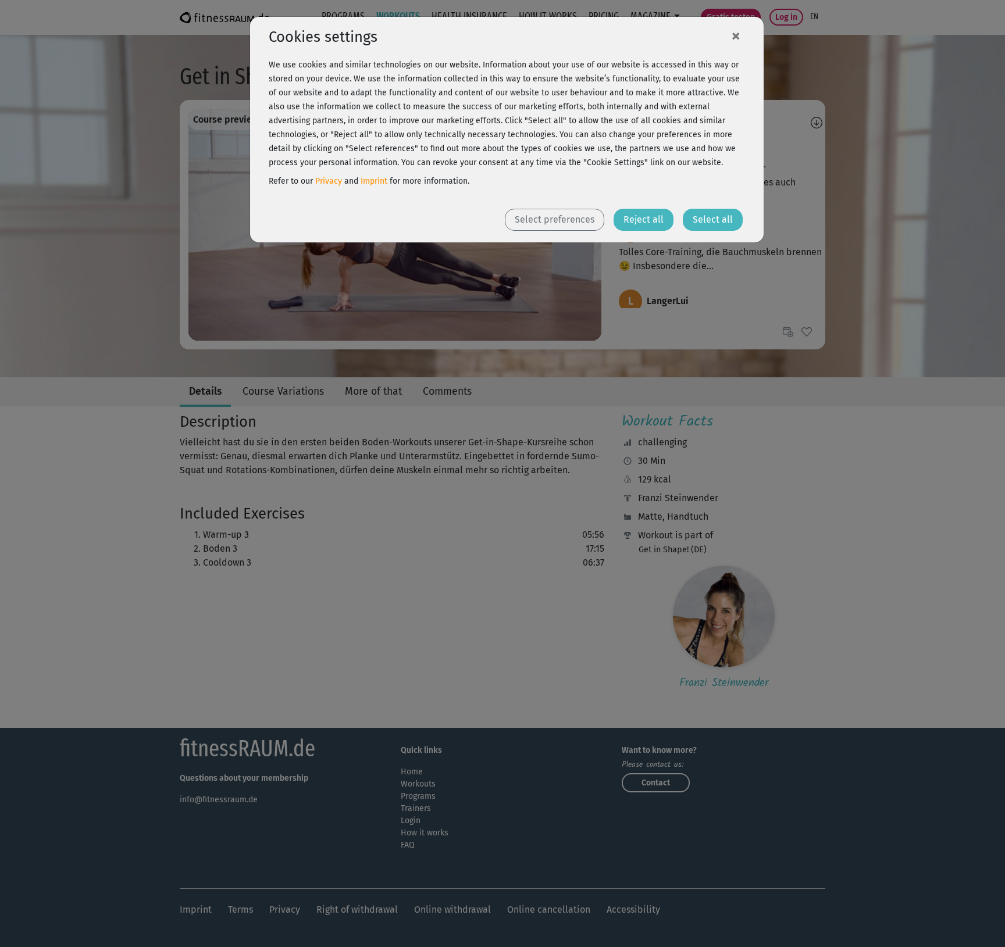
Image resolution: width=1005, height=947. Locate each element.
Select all (713, 219)
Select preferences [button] (554, 219)
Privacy (328, 181)
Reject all (643, 219)
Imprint (374, 181)
